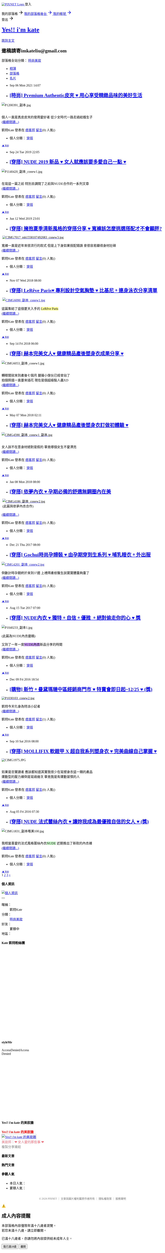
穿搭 (30, 138)
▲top (5, 145)
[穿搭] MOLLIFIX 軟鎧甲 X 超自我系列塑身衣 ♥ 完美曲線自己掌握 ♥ (83, 751)
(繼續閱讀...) (10, 122)
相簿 (13, 68)
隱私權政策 (105, 1198)
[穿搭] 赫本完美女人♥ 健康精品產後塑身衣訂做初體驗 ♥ (69, 425)
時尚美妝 (34, 60)
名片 (13, 78)
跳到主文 (8, 40)
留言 (39, 130)
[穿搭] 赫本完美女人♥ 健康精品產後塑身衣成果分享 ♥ (67, 353)
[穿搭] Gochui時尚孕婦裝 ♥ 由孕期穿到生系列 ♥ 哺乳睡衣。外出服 (80, 554)
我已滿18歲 (9, 1246)
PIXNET (52, 1198)
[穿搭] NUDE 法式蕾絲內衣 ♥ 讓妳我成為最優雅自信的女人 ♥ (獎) (79, 821)
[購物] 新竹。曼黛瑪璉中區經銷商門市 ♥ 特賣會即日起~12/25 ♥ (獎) (81, 689)
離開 (23, 1246)
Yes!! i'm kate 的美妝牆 (18, 1132)
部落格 (14, 73)
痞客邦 (30, 130)
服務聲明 (121, 1198)
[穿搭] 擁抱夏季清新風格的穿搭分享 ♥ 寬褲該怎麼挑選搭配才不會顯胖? (86, 228)
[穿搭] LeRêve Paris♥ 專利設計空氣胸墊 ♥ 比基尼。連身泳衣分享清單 (83, 290)
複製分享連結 (11, 1147)
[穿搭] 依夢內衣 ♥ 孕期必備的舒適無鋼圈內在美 (60, 491)
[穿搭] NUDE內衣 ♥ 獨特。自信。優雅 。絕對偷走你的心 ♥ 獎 (75, 617)
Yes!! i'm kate (20, 29)
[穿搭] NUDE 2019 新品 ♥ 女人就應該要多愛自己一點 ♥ (68, 161)
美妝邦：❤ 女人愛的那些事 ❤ (23, 1142)
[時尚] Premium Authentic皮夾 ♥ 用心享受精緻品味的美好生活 (76, 95)
